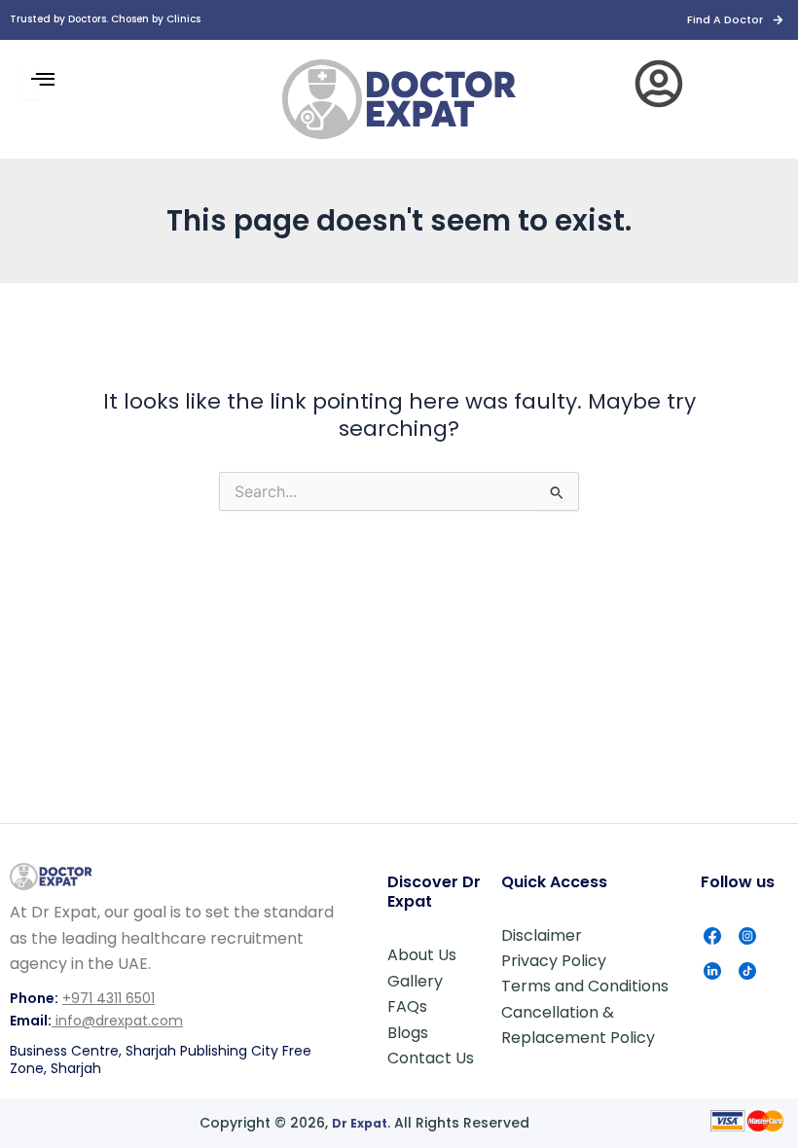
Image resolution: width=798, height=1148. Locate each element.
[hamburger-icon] (31, 79)
